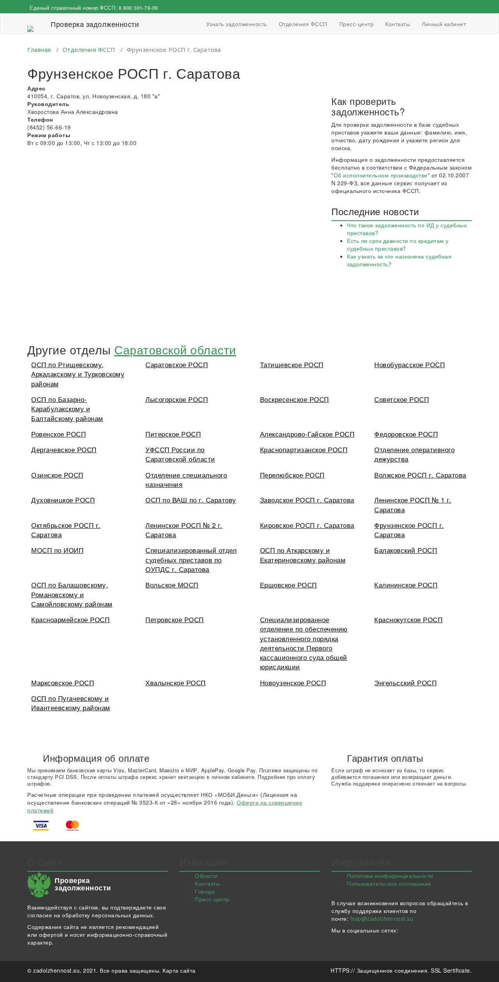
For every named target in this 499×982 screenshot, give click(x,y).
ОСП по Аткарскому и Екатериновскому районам (303, 554)
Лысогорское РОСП (176, 399)
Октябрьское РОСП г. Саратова (66, 529)
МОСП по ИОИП (57, 550)
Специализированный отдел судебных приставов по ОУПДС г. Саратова (191, 559)
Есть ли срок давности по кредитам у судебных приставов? (398, 244)
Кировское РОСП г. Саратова (307, 525)
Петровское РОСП (174, 619)
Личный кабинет (444, 24)
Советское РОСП (401, 399)
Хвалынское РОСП (175, 682)
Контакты (397, 24)
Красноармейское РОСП (70, 619)
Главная (39, 49)
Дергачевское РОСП (64, 449)
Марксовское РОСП (62, 682)
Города (204, 891)
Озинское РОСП (57, 474)
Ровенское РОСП (58, 434)
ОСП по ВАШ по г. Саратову (190, 499)
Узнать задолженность (236, 24)
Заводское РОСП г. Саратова (307, 499)
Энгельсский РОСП (405, 682)
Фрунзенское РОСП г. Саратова (409, 529)
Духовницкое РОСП (63, 499)
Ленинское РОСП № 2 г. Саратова (184, 529)
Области (206, 875)
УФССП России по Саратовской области (180, 454)
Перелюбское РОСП (292, 474)
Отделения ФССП (303, 24)
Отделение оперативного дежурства (414, 454)
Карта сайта (179, 970)
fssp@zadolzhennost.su (382, 918)
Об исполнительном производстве (381, 175)
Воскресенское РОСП (294, 399)
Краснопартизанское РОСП (304, 449)
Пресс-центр (356, 24)
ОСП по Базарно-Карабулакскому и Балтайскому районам (67, 408)
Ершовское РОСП (288, 584)
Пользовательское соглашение (389, 883)
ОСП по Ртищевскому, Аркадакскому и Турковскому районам (77, 373)
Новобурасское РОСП (409, 364)
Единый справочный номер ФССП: (94, 7)
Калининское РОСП (405, 584)
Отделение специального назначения (186, 479)
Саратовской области (175, 349)
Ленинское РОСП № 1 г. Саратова (412, 504)
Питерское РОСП (173, 434)
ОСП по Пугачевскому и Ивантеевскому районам (70, 702)
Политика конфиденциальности (390, 875)
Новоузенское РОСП (293, 682)
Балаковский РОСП (405, 550)
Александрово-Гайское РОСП (307, 434)
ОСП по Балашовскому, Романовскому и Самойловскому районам (72, 594)
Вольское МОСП (171, 584)
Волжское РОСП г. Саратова (420, 474)
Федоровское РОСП (406, 434)
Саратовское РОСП (176, 364)
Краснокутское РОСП (408, 619)
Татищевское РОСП (292, 364)
